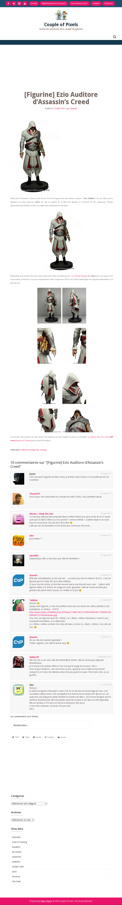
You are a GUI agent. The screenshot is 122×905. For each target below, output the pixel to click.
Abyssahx (16, 837)
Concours (108, 3)
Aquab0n (16, 847)
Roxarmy (16, 876)
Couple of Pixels (61, 24)
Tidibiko (33, 600)
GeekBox (16, 862)
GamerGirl (16, 857)
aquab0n (33, 555)
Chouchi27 (34, 494)
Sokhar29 (34, 657)
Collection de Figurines (29, 450)
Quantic (73, 108)
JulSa (14, 871)
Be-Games (16, 852)
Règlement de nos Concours (54, 3)
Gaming (43, 450)
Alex (31, 535)
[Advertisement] (61, 67)
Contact (96, 3)
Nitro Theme (46, 901)
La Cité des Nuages (79, 276)
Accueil (34, 3)
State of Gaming (19, 842)
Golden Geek (18, 866)
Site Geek (16, 881)
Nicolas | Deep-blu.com (41, 514)
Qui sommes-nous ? (79, 3)
